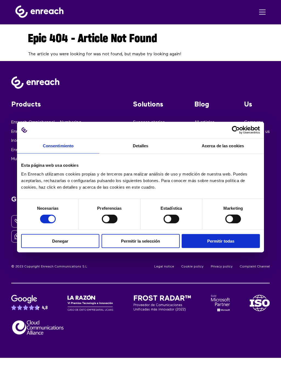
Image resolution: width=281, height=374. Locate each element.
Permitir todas (220, 240)
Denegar (60, 240)
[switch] (109, 219)
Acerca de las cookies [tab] (223, 145)
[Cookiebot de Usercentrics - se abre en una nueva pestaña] (236, 130)
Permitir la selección (140, 240)
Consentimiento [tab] (58, 145)
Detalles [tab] (140, 145)
